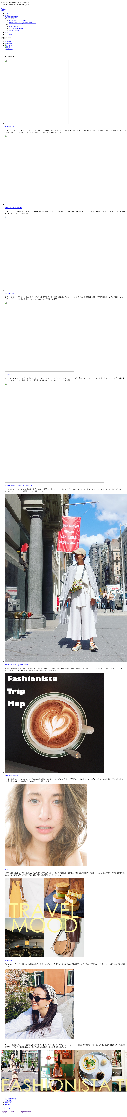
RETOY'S (4, 8)
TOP (6, 13)
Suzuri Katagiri (9, 293)
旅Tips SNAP (9, 127)
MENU (3, 10)
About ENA (9, 1104)
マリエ (7, 869)
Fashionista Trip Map (11, 775)
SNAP (7, 32)
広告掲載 (8, 1102)
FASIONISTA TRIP (11, 17)
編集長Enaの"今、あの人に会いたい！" (18, 665)
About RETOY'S (10, 1099)
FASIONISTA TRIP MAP (17, 28)
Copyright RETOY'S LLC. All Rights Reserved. (16, 1112)
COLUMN (8, 34)
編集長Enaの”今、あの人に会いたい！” (22, 23)
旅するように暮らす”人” (17, 21)
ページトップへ (6, 1108)
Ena (6, 1041)
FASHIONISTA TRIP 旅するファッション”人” (21, 485)
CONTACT (8, 1101)
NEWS (7, 15)
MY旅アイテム (10, 374)
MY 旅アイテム (14, 30)
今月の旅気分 (13, 26)
